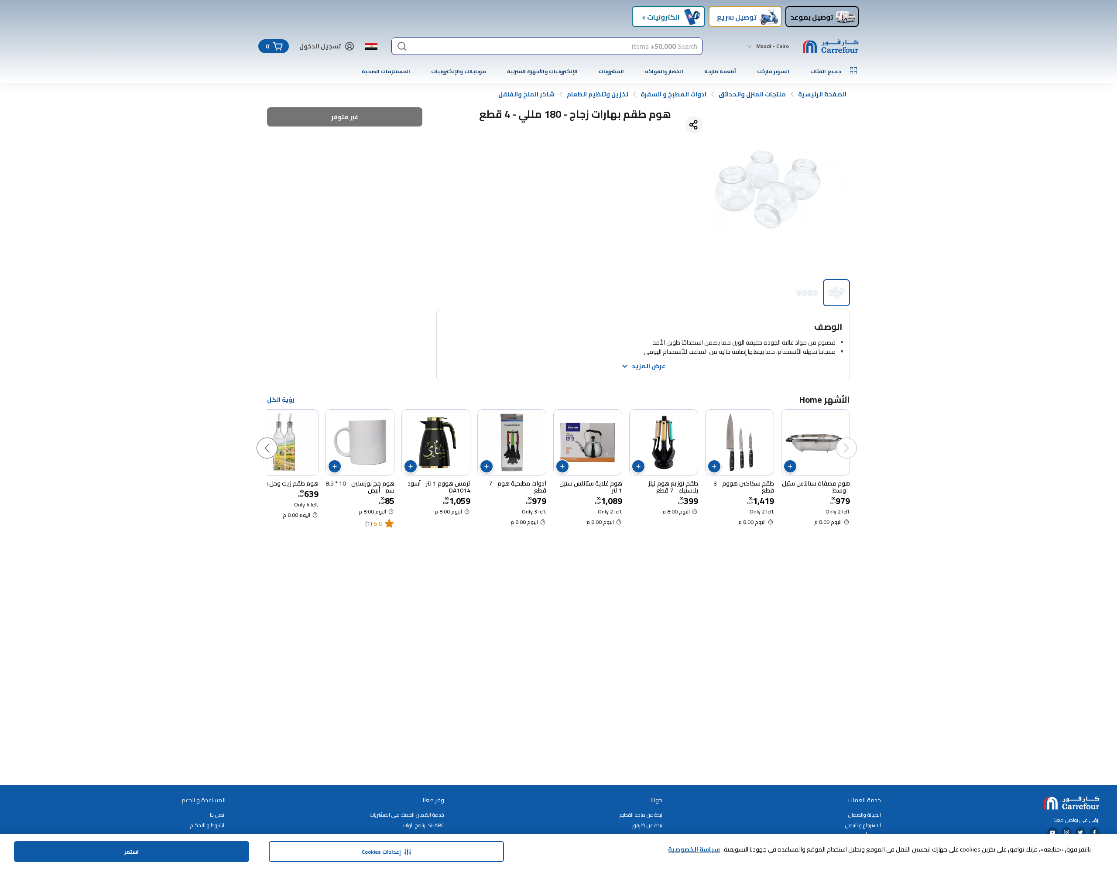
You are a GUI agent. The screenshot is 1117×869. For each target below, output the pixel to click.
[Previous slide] (855, 439)
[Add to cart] (790, 466)
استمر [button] (131, 852)
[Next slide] (276, 439)
